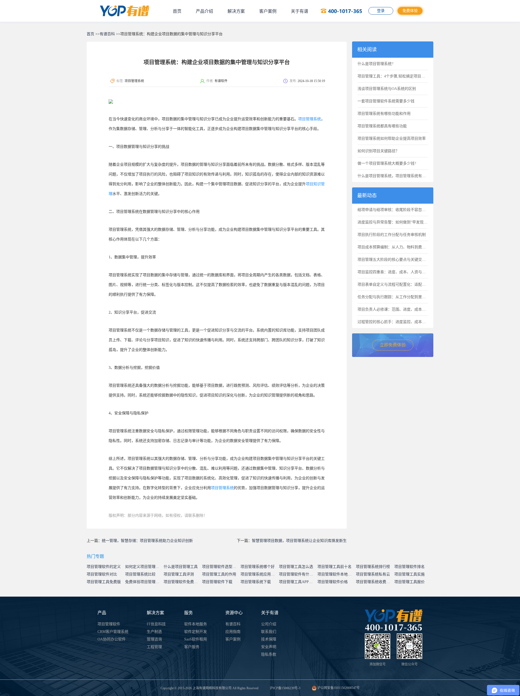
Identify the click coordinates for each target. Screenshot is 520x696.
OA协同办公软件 (112, 639)
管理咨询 (154, 639)
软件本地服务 (195, 624)
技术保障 (268, 639)
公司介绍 (268, 624)
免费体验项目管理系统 (144, 582)
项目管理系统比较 (140, 574)
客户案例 (268, 11)
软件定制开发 (195, 632)
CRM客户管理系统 (113, 632)
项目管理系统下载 (255, 582)
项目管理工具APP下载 (297, 582)
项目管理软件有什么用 (298, 574)
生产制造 (154, 632)
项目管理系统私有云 (373, 574)
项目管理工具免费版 (104, 582)
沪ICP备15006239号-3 (285, 688)
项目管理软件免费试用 (183, 582)
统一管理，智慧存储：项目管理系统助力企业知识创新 (147, 541)
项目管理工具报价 (409, 582)
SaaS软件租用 (195, 639)
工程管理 (154, 647)
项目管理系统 (309, 119)
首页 (177, 11)
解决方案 (236, 11)
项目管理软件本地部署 (336, 574)
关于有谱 (299, 11)
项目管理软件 (109, 624)
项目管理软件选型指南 (221, 567)
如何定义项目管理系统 (144, 567)
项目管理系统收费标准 (375, 582)
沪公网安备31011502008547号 (338, 688)
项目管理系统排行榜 (373, 567)
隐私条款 (268, 654)
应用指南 (232, 632)
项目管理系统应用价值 (259, 574)
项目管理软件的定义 (104, 567)
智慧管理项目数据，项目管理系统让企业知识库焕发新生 (299, 541)
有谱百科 (107, 34)
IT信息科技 (156, 624)
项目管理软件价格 (332, 582)
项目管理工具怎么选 (296, 567)
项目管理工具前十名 (334, 567)
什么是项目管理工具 (181, 567)
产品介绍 (204, 11)
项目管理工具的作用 (219, 574)
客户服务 (191, 647)
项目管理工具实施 (409, 574)
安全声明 (268, 647)
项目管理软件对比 (102, 574)
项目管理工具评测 (179, 574)
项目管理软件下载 (217, 582)
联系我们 (268, 632)
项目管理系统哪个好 (257, 567)
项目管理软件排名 (409, 567)
